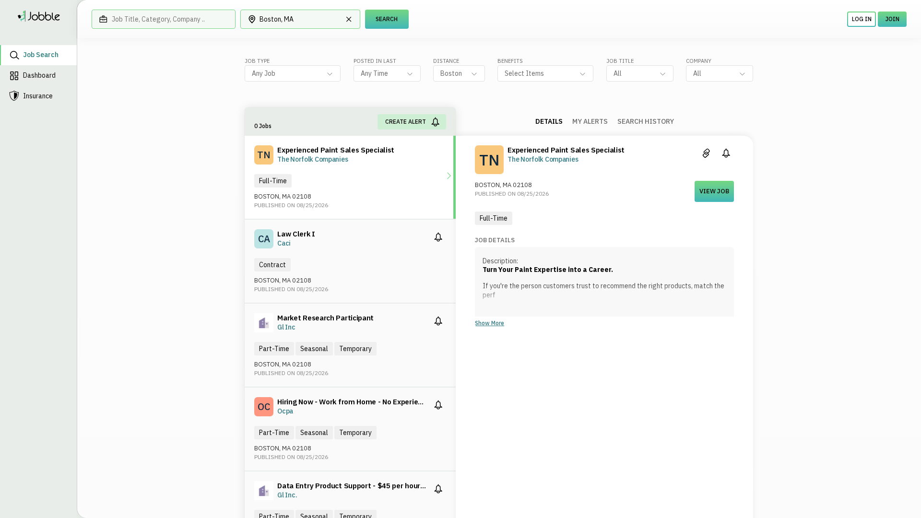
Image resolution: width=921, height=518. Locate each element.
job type (257, 61)
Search (387, 19)
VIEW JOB (714, 191)
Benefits (510, 61)
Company (698, 61)
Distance (446, 61)
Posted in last (375, 61)
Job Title (620, 61)
